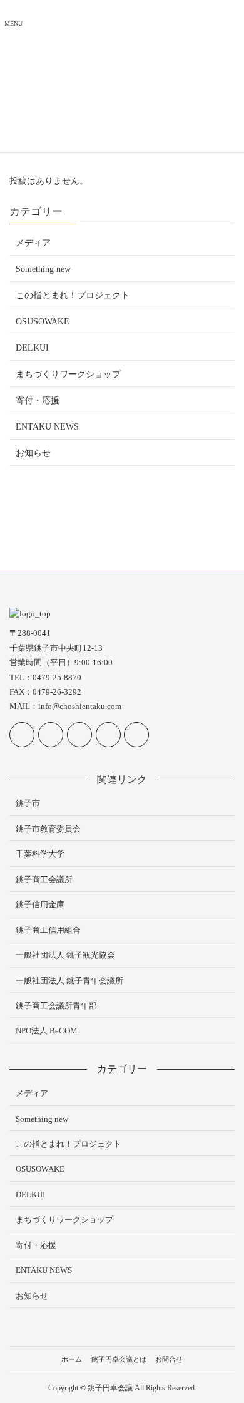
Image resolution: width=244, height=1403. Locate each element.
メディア (33, 243)
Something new (43, 269)
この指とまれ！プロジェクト (73, 295)
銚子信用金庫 (40, 904)
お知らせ (33, 453)
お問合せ (169, 1359)
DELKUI (32, 348)
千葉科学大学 (40, 853)
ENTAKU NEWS (47, 426)
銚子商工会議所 (44, 879)
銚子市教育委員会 (48, 828)
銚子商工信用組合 (48, 930)
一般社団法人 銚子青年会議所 (69, 980)
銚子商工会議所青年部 (56, 1005)
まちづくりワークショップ (68, 374)
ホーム (71, 1359)
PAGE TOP (225, 1350)
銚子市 (28, 803)
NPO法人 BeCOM (47, 1030)
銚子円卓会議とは (118, 1359)
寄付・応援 (37, 400)
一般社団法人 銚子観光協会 (65, 955)
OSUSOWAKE (42, 321)
